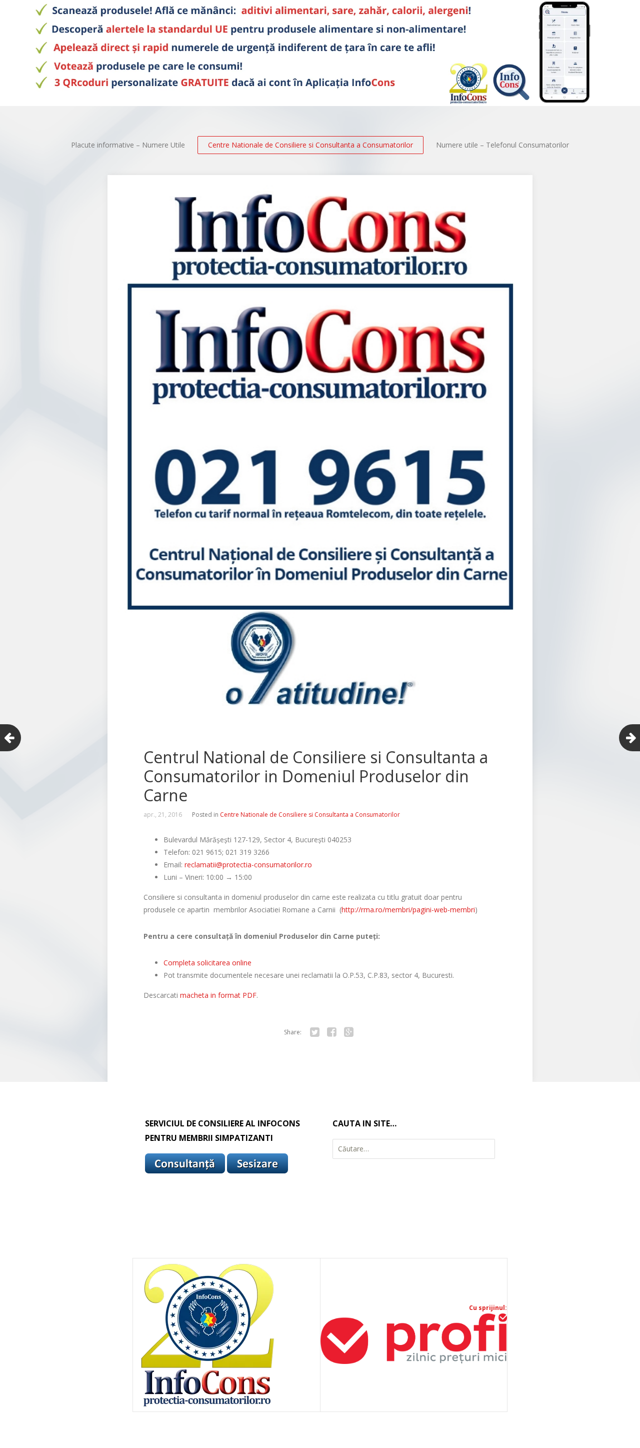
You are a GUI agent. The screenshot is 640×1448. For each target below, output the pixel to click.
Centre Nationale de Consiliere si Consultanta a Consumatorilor (310, 145)
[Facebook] (331, 1032)
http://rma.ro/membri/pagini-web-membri (408, 909)
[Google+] (348, 1032)
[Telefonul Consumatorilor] (320, 53)
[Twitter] (314, 1032)
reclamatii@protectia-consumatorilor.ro (248, 864)
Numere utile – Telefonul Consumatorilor (502, 145)
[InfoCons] (208, 1406)
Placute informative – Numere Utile (128, 145)
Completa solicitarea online (208, 962)
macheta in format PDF (218, 995)
